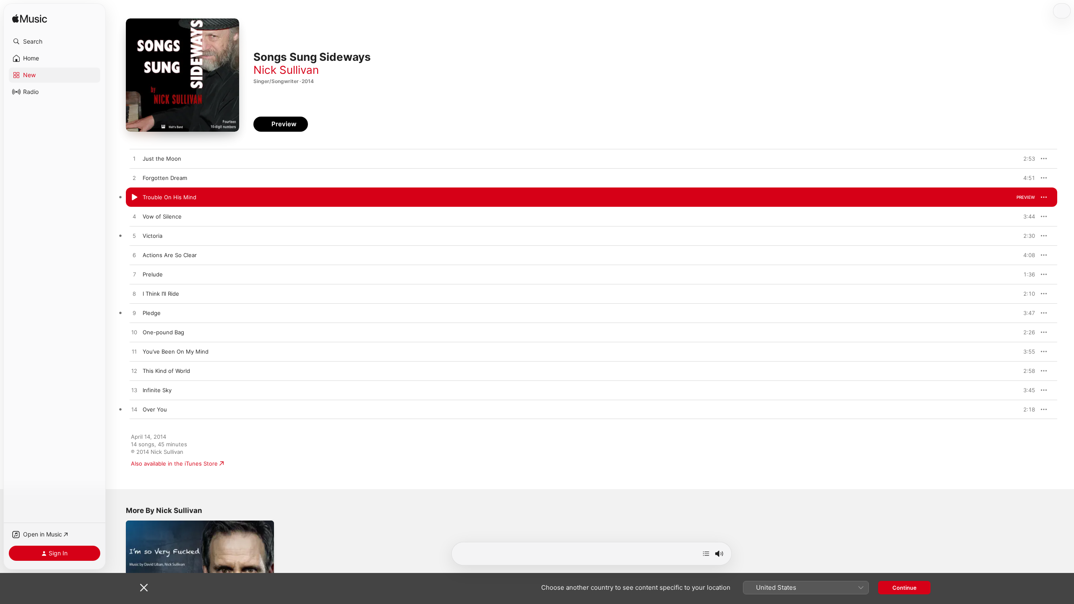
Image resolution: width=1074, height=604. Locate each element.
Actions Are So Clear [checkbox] (170, 255)
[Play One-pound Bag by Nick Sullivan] (134, 332)
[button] (54, 41)
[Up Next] (706, 554)
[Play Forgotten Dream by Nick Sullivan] (134, 178)
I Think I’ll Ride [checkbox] (161, 293)
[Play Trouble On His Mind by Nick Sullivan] (134, 197)
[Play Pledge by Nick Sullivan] (134, 313)
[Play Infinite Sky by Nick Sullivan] (134, 390)
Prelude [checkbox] (153, 274)
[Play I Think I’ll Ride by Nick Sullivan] (134, 294)
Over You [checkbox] (155, 409)
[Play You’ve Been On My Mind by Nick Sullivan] (134, 352)
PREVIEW (1026, 158)
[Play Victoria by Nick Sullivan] (134, 236)
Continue (904, 587)
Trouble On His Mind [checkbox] (169, 197)
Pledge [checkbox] (152, 313)
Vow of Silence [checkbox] (162, 216)
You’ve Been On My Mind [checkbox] (176, 351)
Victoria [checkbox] (152, 235)
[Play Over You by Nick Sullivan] (134, 410)
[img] (29, 19)
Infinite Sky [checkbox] (157, 390)
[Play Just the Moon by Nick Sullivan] (134, 159)
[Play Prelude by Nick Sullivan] (134, 275)
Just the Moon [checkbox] (162, 158)
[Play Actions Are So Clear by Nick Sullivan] (134, 255)
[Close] (144, 587)
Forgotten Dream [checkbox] (165, 177)
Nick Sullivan (286, 69)
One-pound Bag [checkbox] (163, 332)
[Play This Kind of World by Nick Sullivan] (134, 371)
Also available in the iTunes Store (174, 463)
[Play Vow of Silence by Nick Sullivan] (134, 217)
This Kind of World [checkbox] (166, 370)
